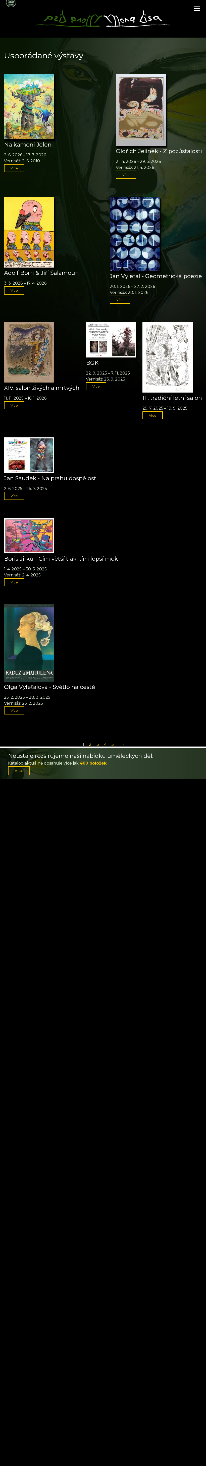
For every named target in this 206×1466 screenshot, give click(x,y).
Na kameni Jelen (28, 144)
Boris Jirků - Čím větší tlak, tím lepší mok (61, 558)
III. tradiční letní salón (172, 397)
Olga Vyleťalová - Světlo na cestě (49, 686)
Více (14, 168)
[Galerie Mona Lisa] (103, 26)
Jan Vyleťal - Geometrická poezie (156, 276)
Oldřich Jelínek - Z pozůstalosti (159, 151)
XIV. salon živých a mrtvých (41, 387)
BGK (92, 362)
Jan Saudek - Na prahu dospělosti (51, 478)
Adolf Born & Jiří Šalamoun (41, 272)
